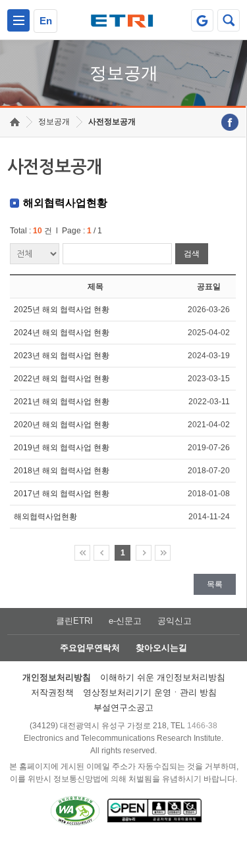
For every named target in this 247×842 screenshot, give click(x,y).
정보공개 (54, 121)
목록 (215, 584)
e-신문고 (125, 621)
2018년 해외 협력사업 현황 (61, 470)
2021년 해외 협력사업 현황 (61, 401)
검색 (192, 253)
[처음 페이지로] (82, 553)
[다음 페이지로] (143, 553)
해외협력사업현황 (45, 516)
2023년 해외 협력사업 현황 (61, 355)
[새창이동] (202, 20)
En (46, 20)
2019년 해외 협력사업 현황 (61, 447)
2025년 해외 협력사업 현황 (61, 309)
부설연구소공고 (123, 708)
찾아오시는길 (161, 648)
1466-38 (202, 725)
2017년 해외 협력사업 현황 (61, 493)
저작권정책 (52, 692)
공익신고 (174, 621)
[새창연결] (229, 122)
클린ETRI (74, 621)
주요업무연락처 (90, 648)
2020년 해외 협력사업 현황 (61, 424)
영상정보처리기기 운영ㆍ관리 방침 (150, 692)
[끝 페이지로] (163, 553)
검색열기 (228, 20)
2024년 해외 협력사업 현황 (61, 332)
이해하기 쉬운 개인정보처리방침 (162, 677)
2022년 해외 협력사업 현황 (61, 378)
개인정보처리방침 (56, 677)
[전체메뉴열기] (18, 20)
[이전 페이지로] (101, 553)
